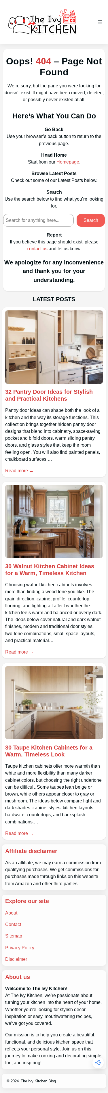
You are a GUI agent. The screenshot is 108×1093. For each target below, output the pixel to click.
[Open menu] (99, 22)
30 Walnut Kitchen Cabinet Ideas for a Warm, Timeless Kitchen (49, 569)
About (11, 912)
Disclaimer (16, 959)
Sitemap (13, 935)
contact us (37, 248)
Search (91, 220)
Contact (13, 924)
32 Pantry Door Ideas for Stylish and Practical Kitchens (49, 395)
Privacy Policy (19, 947)
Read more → (19, 470)
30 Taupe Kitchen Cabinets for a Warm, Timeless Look (48, 751)
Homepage (67, 161)
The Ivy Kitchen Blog (38, 1081)
